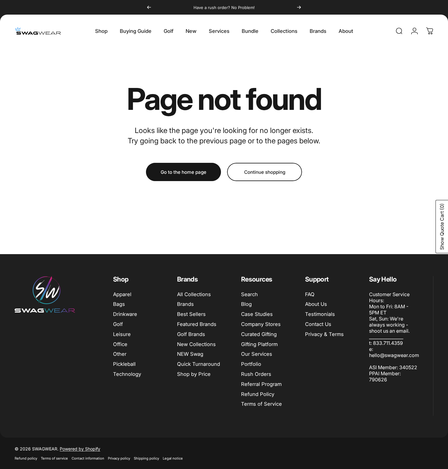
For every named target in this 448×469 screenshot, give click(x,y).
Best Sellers (191, 314)
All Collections (194, 294)
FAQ (310, 294)
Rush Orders (256, 374)
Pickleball (124, 364)
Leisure (122, 334)
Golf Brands (191, 334)
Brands (185, 304)
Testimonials (320, 314)
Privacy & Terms (324, 334)
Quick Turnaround (198, 364)
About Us (316, 304)
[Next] (299, 7)
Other (119, 354)
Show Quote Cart (442, 226)
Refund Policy (257, 394)
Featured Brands (196, 324)
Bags (119, 304)
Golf (118, 324)
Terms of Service (261, 404)
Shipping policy (146, 458)
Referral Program (261, 384)
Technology (127, 374)
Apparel (122, 294)
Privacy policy (119, 458)
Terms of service (54, 458)
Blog (246, 304)
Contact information (88, 458)
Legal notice (173, 458)
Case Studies (257, 314)
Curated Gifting (259, 334)
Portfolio (251, 364)
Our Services (256, 354)
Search (249, 294)
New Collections (196, 344)
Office (120, 344)
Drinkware (125, 314)
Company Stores (261, 324)
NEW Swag (190, 354)
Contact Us (318, 324)
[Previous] (149, 7)
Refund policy (26, 458)
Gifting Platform (259, 344)
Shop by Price (194, 374)
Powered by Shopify (80, 448)
